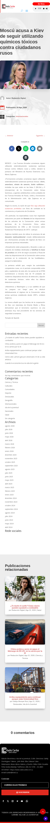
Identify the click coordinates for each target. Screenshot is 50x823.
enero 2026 (9, 451)
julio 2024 (8, 516)
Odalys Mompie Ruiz (20, 701)
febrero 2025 (10, 491)
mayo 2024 (9, 523)
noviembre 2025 (11, 458)
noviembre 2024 (11, 502)
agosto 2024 (10, 513)
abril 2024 (8, 527)
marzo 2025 (9, 487)
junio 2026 (9, 433)
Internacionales (22, 116)
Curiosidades (10, 389)
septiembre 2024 (11, 509)
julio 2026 (8, 429)
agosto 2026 (10, 426)
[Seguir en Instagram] (12, 801)
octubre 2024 (10, 505)
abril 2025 (8, 484)
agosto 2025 (10, 469)
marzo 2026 (9, 444)
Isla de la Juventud (12, 407)
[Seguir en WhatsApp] (27, 801)
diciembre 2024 (11, 498)
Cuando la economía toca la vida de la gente (21, 363)
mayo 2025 (9, 480)
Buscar (41, 325)
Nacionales (9, 411)
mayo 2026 (9, 437)
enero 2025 (9, 495)
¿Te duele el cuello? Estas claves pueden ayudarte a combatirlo (25, 607)
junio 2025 (9, 476)
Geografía (8, 400)
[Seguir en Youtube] (22, 801)
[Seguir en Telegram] (17, 801)
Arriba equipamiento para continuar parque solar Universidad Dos (25, 698)
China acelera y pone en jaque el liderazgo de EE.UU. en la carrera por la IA (25, 651)
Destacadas (9, 397)
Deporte (8, 393)
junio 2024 (9, 520)
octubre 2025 (10, 462)
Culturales (8, 386)
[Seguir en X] (8, 801)
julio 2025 (8, 473)
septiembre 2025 (11, 466)
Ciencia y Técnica (11, 382)
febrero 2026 (10, 447)
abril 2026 (8, 440)
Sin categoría (10, 418)
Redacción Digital (19, 98)
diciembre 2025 (11, 455)
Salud (7, 415)
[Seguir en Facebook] (3, 801)
